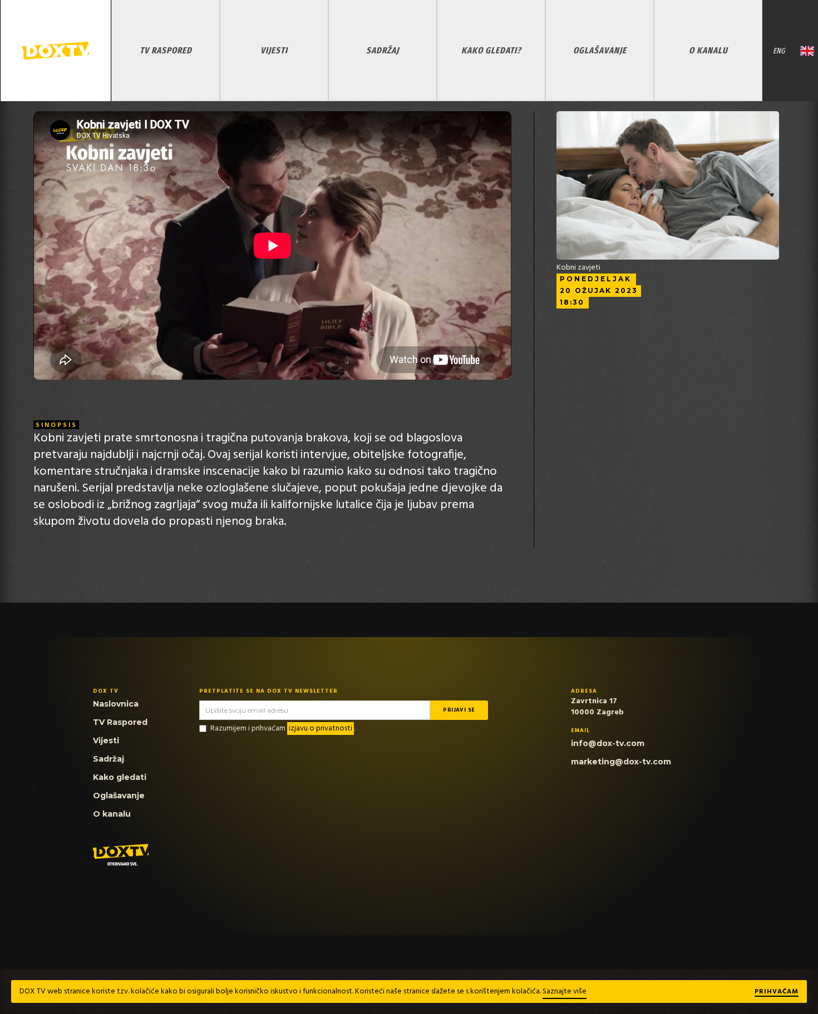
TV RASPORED (166, 50)
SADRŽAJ (382, 50)
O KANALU (708, 50)
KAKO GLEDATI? (491, 50)
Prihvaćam (777, 992)
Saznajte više (565, 991)
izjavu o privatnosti (320, 728)
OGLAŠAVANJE (600, 50)
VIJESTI (274, 50)
